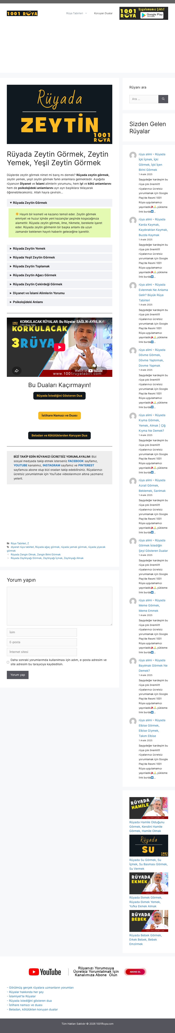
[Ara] (163, 99)
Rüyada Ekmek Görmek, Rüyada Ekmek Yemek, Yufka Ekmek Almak (145, 902)
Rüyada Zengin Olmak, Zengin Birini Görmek (36, 554)
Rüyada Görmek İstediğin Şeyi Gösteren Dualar (153, 545)
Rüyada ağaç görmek (47, 546)
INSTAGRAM (51, 465)
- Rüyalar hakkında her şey (25, 992)
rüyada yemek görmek (74, 546)
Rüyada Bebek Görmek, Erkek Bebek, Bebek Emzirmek (145, 940)
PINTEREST (86, 465)
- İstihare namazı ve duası (24, 1005)
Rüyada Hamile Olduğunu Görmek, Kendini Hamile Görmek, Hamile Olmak (146, 826)
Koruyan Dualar (103, 13)
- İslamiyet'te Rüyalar (21, 996)
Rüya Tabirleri (74, 13)
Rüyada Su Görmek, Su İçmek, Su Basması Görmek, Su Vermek (148, 864)
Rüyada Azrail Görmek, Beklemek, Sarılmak (152, 485)
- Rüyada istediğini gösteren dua (29, 1000)
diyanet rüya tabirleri (22, 546)
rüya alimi (145, 154)
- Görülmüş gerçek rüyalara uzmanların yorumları (40, 987)
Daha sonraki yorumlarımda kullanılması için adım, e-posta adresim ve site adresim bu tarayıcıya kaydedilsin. (59, 662)
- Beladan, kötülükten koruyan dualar (32, 1009)
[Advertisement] (87, 49)
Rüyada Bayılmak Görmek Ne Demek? (153, 665)
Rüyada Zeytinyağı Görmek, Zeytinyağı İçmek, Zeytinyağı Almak (47, 558)
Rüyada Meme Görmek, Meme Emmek (152, 605)
